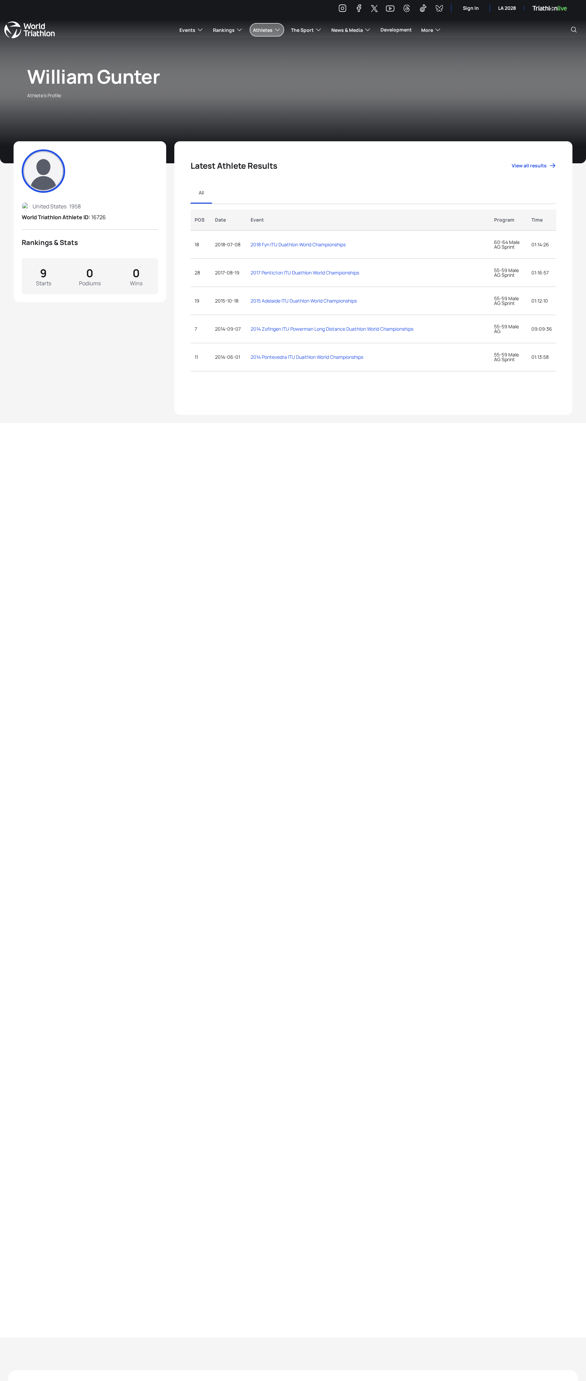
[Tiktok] (423, 9)
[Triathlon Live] (549, 8)
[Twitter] (374, 9)
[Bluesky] (439, 9)
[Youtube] (390, 8)
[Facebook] (359, 9)
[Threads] (407, 9)
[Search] (574, 30)
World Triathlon (29, 29)
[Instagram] (342, 9)
